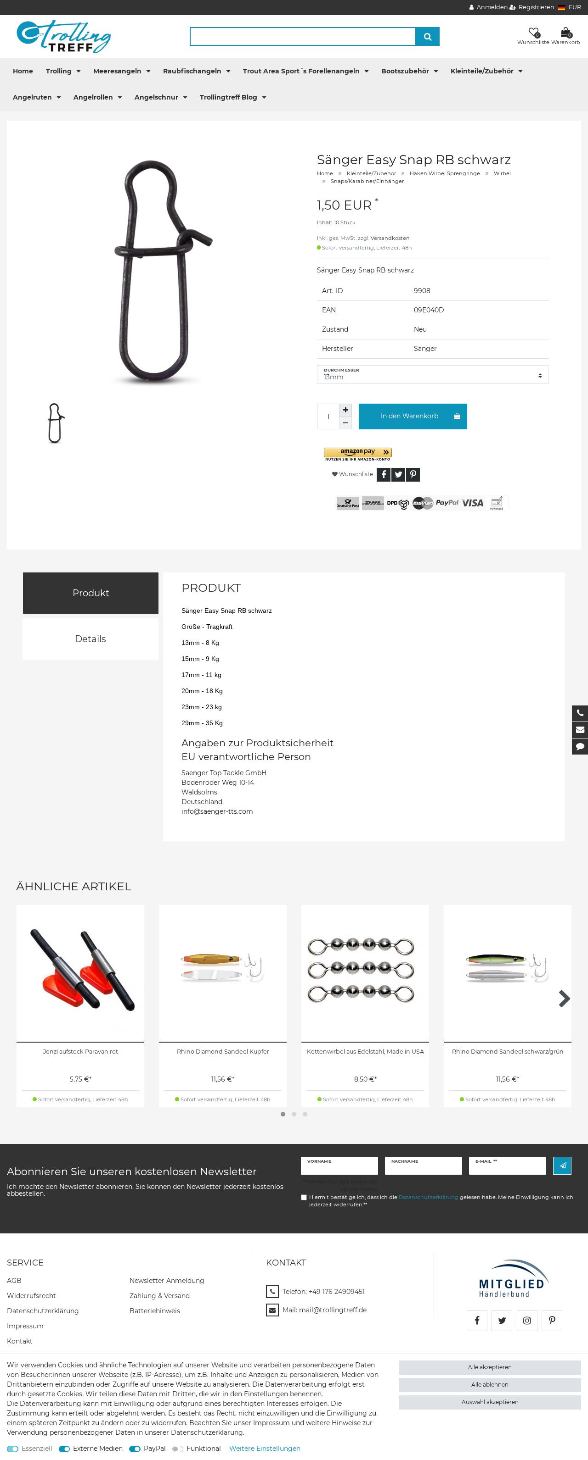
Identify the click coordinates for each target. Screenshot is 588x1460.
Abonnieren (562, 1166)
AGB (14, 1281)
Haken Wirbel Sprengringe (445, 173)
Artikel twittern (398, 475)
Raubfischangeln (193, 71)
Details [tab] (90, 638)
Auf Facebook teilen (383, 475)
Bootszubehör (406, 71)
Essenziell (37, 1448)
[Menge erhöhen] (345, 410)
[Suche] (428, 36)
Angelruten (33, 97)
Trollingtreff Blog (229, 97)
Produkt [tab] (91, 593)
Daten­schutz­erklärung (43, 1311)
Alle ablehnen (490, 1384)
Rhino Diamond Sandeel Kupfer (223, 1051)
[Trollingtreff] (59, 36)
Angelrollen (94, 97)
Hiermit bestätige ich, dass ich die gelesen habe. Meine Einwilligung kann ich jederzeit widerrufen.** (441, 1201)
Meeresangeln (118, 71)
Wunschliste (355, 474)
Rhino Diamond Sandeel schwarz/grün (508, 1051)
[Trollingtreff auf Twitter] (502, 1321)
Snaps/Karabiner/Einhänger (367, 181)
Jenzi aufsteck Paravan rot (80, 1051)
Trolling (60, 71)
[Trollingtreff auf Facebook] (477, 1321)
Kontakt (20, 1341)
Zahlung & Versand (160, 1296)
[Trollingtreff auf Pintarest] (552, 1321)
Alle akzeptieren (490, 1367)
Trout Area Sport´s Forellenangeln (302, 71)
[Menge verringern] (345, 422)
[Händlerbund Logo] (514, 1277)
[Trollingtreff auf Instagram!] (527, 1321)
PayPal (155, 1448)
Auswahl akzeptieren (490, 1402)
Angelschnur (157, 97)
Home (23, 71)
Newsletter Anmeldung (167, 1281)
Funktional (204, 1448)
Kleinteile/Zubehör (483, 71)
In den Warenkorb (409, 416)
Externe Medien (98, 1448)
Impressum (25, 1326)
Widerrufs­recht (31, 1296)
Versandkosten (390, 238)
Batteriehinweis (155, 1311)
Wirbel (502, 173)
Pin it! (413, 475)
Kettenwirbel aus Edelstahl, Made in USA (365, 1051)
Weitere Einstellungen (264, 1448)
